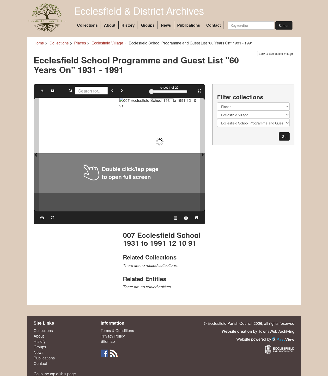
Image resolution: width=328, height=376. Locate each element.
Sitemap (108, 341)
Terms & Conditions (117, 330)
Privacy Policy (113, 336)
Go (284, 136)
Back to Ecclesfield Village (276, 53)
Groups (148, 25)
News (166, 25)
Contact (213, 25)
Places (80, 43)
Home (39, 43)
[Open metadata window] (175, 218)
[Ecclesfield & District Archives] (47, 18)
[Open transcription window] (52, 90)
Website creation (237, 331)
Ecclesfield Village (107, 43)
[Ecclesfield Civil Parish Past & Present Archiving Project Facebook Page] (105, 353)
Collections (87, 25)
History (128, 25)
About (109, 25)
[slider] (151, 91)
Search (284, 25)
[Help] (196, 218)
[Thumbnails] (186, 218)
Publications (188, 25)
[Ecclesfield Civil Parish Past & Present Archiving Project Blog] (114, 353)
